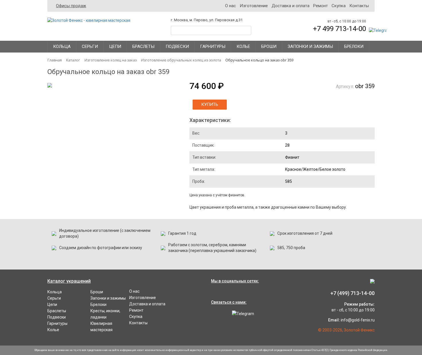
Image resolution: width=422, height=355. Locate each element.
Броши (268, 46)
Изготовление (254, 5)
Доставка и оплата (290, 5)
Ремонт (320, 5)
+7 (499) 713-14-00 (352, 293)
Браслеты (143, 46)
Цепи (115, 46)
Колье (243, 46)
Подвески (177, 46)
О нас (230, 5)
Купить (209, 104)
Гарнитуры (212, 46)
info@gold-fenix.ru (358, 320)
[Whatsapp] (217, 313)
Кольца (62, 46)
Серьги (90, 46)
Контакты (359, 5)
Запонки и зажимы (310, 46)
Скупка (339, 5)
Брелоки (353, 46)
